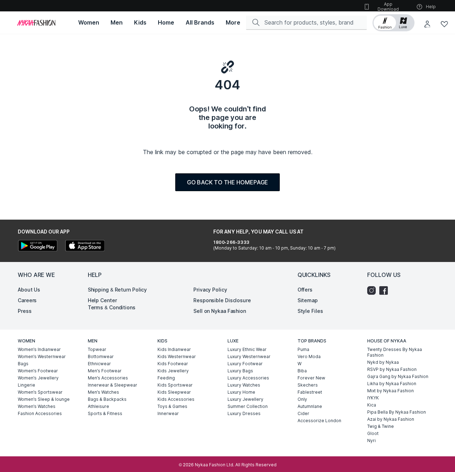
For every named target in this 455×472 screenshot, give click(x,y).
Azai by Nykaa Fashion (390, 419)
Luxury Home (241, 392)
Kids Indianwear (174, 349)
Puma (303, 349)
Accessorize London (319, 420)
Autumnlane (310, 406)
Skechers (308, 385)
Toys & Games (172, 406)
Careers (27, 300)
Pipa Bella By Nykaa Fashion (396, 412)
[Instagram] (373, 290)
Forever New (311, 378)
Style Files (310, 311)
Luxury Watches (244, 385)
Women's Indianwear (39, 349)
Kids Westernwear (176, 356)
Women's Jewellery (38, 378)
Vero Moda (309, 356)
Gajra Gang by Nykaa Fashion (397, 376)
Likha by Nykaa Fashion (391, 383)
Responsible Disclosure (222, 300)
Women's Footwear (38, 370)
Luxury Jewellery (245, 399)
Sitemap (308, 300)
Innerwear (168, 413)
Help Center (102, 300)
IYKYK (373, 397)
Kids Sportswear (175, 385)
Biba (302, 370)
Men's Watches (103, 392)
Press (25, 311)
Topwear (97, 349)
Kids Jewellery (173, 370)
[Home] (36, 23)
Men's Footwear (105, 370)
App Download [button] (388, 6)
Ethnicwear (99, 363)
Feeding (166, 378)
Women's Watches (36, 406)
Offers (305, 290)
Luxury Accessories (248, 378)
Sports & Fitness (105, 413)
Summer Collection (248, 406)
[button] (393, 22)
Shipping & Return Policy (117, 290)
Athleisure (98, 406)
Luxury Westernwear (249, 356)
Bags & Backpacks (107, 399)
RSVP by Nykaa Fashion (392, 369)
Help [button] (431, 6)
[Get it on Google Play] (38, 246)
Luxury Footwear (245, 363)
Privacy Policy (210, 290)
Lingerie (26, 385)
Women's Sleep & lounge (44, 399)
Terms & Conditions (111, 307)
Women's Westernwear (42, 356)
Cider (303, 413)
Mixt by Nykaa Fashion (390, 390)
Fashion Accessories (40, 413)
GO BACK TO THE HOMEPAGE (227, 182)
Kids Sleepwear (174, 392)
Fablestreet (310, 392)
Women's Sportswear (40, 392)
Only (302, 399)
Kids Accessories (175, 399)
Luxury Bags (240, 370)
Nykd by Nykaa (383, 362)
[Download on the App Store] (85, 246)
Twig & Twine (380, 426)
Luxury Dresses (244, 413)
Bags (23, 363)
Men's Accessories (108, 378)
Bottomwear (101, 356)
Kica (371, 405)
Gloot (373, 433)
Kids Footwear (172, 363)
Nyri (371, 440)
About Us (29, 290)
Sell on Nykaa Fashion (219, 311)
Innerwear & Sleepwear (112, 385)
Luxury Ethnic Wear (247, 349)
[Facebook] (385, 290)
